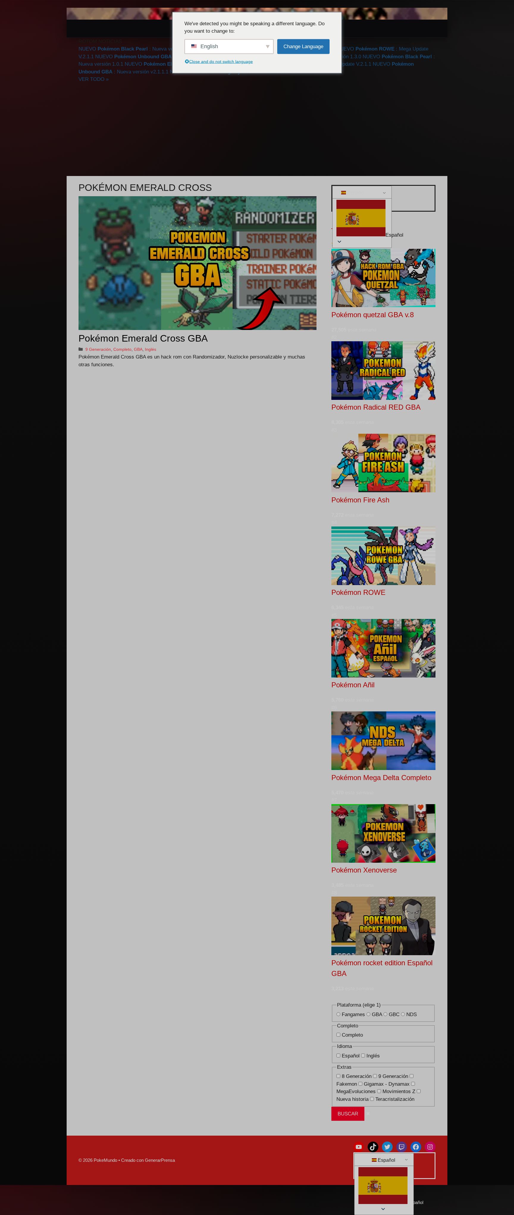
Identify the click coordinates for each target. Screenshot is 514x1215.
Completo (122, 349)
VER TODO (94, 79)
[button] (361, 219)
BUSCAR (348, 1114)
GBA (138, 349)
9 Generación (98, 349)
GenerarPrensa (160, 1160)
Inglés (150, 349)
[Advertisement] (257, 129)
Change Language (303, 46)
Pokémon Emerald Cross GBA (143, 338)
